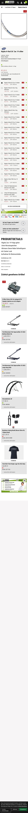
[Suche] (18, 2)
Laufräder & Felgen (10, 7)
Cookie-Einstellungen (5, 810)
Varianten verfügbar (9, 342)
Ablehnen (15, 809)
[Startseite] (1, 7)
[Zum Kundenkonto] (21, 2)
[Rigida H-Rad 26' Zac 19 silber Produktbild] (14, 26)
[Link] (2, 3)
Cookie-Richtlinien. (22, 806)
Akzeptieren (23, 809)
